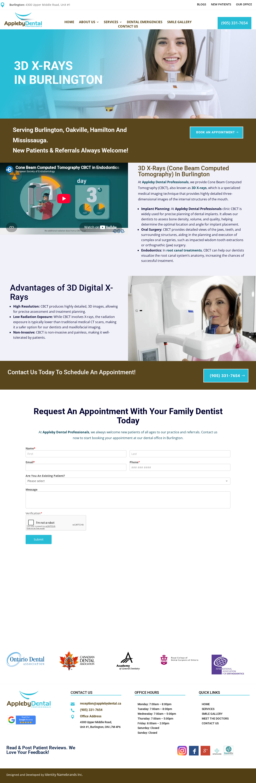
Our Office (244, 4)
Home (69, 22)
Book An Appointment (215, 132)
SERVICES (208, 709)
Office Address (90, 716)
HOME (206, 704)
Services (111, 22)
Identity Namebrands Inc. (64, 774)
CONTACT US (210, 723)
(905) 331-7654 (234, 23)
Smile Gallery (179, 22)
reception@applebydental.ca (100, 703)
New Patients (221, 4)
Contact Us (128, 26)
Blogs (201, 4)
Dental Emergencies (144, 22)
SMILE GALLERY (212, 713)
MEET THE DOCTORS (215, 718)
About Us (87, 22)
